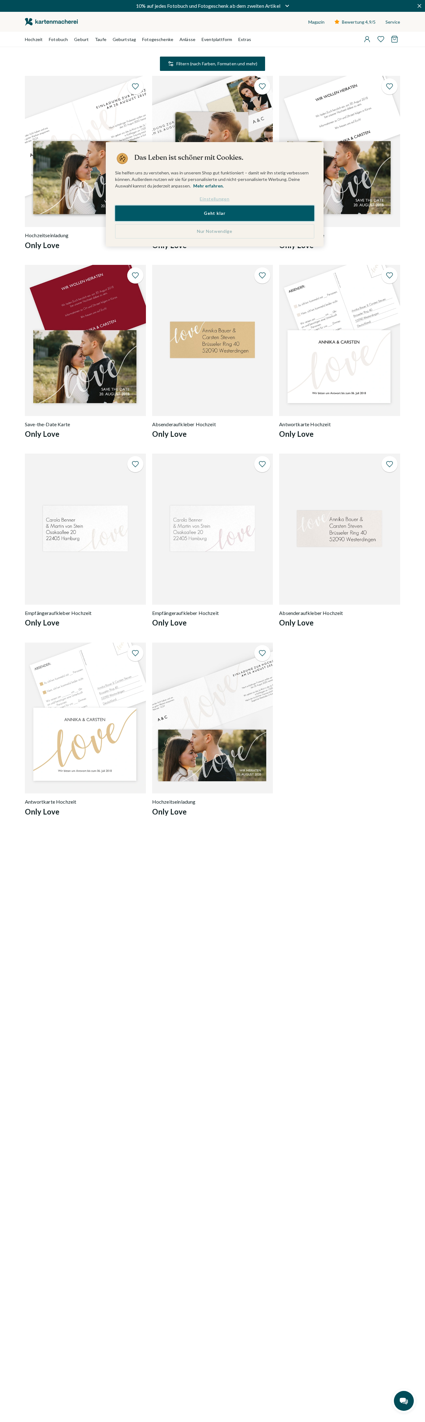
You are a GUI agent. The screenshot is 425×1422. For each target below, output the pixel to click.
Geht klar (214, 213)
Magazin (316, 22)
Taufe (100, 39)
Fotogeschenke (157, 39)
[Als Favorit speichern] (135, 86)
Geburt (81, 39)
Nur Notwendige (214, 231)
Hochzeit (34, 39)
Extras (244, 39)
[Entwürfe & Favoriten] (380, 39)
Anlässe (187, 39)
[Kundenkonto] (367, 39)
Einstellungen (214, 198)
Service (392, 22)
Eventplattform (217, 39)
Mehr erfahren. (208, 185)
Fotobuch (58, 39)
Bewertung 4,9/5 (359, 22)
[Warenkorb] (394, 39)
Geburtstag (124, 39)
